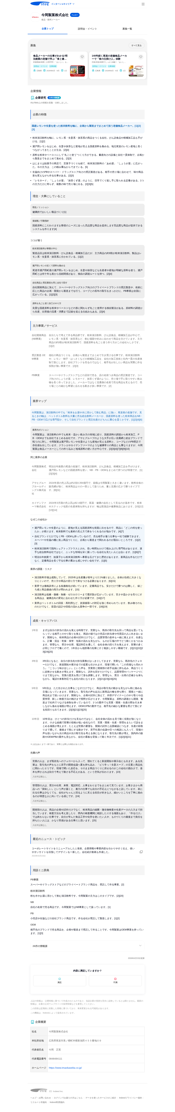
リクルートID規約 (38, 1102)
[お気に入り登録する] (82, 57)
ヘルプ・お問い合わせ (40, 1098)
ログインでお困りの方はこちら (68, 1098)
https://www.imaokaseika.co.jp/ (65, 1067)
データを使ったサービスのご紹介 (100, 1098)
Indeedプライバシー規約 (130, 1098)
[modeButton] (63, 4)
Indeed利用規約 (57, 1102)
